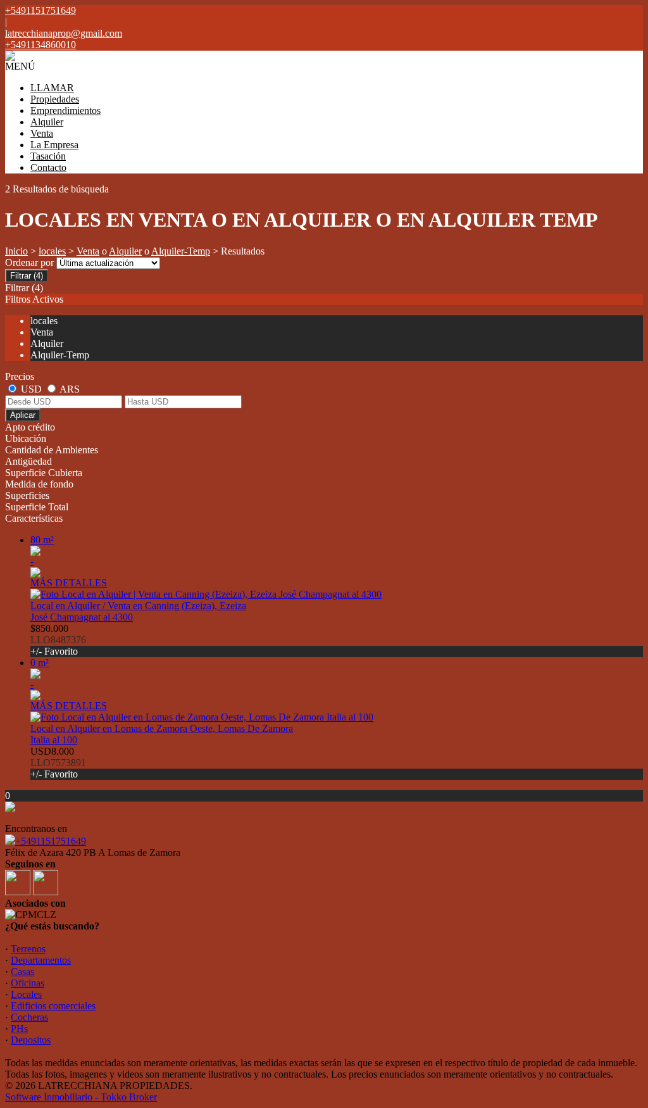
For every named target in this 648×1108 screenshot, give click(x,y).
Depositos (31, 1040)
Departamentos (41, 960)
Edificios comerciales (53, 1005)
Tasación (48, 156)
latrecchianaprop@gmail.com (63, 33)
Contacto (48, 167)
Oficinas (27, 983)
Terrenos (28, 948)
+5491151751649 (50, 841)
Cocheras (29, 1017)
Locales (26, 994)
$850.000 (58, 640)
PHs (19, 1028)
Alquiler (46, 121)
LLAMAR (52, 87)
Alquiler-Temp (180, 251)
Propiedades (54, 99)
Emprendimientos (65, 110)
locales (52, 251)
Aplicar (22, 415)
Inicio (16, 251)
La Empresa (54, 144)
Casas (22, 971)
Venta (41, 133)
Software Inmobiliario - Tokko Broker (81, 1097)
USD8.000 (58, 762)
